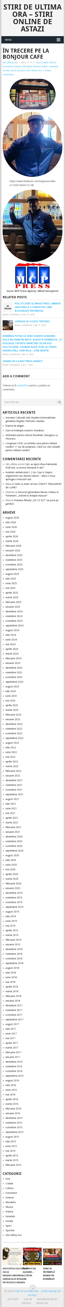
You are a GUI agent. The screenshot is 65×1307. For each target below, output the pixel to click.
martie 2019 (12, 935)
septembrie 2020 (14, 850)
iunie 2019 (11, 921)
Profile (26, 1303)
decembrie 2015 (14, 1118)
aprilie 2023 (12, 705)
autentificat (23, 385)
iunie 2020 (11, 864)
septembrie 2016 (14, 1075)
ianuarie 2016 (13, 1113)
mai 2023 (10, 700)
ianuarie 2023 (13, 719)
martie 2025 (12, 597)
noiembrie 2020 (14, 841)
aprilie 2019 (12, 930)
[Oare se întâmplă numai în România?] (52, 1256)
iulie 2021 (11, 803)
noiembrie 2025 (14, 559)
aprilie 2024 (12, 649)
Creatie (44, 62)
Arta (38, 62)
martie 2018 (12, 991)
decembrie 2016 (14, 1061)
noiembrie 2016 (14, 1066)
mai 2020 (10, 869)
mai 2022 (10, 756)
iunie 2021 (11, 808)
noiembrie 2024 (14, 616)
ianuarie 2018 (13, 1000)
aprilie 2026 (12, 536)
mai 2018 (10, 982)
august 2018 (12, 968)
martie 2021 (12, 822)
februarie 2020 (13, 883)
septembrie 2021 (14, 794)
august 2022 (12, 742)
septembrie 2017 (14, 1019)
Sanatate (54, 66)
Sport (13, 70)
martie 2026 (12, 541)
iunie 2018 (11, 977)
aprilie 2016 (12, 1099)
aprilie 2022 (12, 761)
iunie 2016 (11, 1089)
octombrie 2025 (14, 564)
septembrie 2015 (14, 1132)
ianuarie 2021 (13, 832)
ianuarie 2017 (13, 1057)
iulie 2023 (11, 691)
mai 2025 (10, 588)
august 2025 (12, 574)
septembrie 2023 (14, 681)
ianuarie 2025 (13, 606)
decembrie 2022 (14, 724)
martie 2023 (12, 710)
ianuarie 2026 (13, 550)
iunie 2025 (11, 583)
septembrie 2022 (14, 738)
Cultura (52, 62)
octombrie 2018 (14, 958)
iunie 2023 (11, 695)
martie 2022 (12, 766)
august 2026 (12, 517)
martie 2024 (12, 653)
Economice (8, 66)
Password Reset (47, 1299)
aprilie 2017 (12, 1043)
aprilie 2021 (12, 817)
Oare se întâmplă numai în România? (25, 430)
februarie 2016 (13, 1108)
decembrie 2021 (14, 780)
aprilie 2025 (12, 592)
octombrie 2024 (14, 620)
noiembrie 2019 (14, 897)
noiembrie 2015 (14, 1122)
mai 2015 (10, 1150)
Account (13, 1299)
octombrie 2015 (14, 1127)
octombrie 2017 (14, 1014)
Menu (8, 39)
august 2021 (12, 799)
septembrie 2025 (14, 569)
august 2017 (12, 1024)
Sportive (21, 70)
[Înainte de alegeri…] (32, 1256)
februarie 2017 (13, 1052)
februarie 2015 (13, 1165)
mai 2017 (10, 1038)
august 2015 (12, 1136)
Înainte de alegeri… (16, 425)
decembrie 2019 (14, 892)
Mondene (27, 66)
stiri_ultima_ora (10, 62)
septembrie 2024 (14, 625)
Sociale (6, 70)
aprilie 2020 (12, 874)
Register (42, 1303)
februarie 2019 (13, 939)
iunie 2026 (11, 527)
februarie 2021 (13, 827)
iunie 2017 (11, 1033)
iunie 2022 (11, 752)
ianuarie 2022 (13, 775)
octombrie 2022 (14, 733)
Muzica (36, 66)
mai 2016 (10, 1094)
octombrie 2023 (14, 677)
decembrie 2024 (14, 611)
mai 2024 (10, 644)
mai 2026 (10, 531)
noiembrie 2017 (14, 1010)
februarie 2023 (13, 714)
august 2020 (12, 855)
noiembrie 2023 (14, 672)
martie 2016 (12, 1104)
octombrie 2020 (14, 846)
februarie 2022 (13, 771)
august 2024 (12, 630)
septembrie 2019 (14, 907)
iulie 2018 (11, 972)
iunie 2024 (11, 639)
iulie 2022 (11, 747)
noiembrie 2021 (14, 785)
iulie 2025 (11, 578)
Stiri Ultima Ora (34, 70)
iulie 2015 (11, 1141)
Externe (18, 66)
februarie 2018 (13, 996)
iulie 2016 (11, 1085)
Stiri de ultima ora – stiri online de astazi (32, 18)
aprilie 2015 (12, 1155)
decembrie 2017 (14, 1005)
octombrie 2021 (14, 789)
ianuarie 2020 (13, 888)
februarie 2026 (13, 545)
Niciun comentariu (11, 314)
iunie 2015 (11, 1146)
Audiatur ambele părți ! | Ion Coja (24, 472)
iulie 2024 (11, 635)
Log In (28, 1299)
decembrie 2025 (14, 555)
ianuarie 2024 (13, 663)
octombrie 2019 (14, 902)
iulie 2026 (11, 522)
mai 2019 (10, 925)
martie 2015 (12, 1160)
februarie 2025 (13, 602)
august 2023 (12, 686)
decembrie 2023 (14, 667)
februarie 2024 (13, 658)
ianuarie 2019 (13, 944)
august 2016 (12, 1080)
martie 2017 (12, 1047)
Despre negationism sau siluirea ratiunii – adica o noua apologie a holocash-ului (30, 476)
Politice (45, 66)
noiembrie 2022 (14, 728)
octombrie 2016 (14, 1071)
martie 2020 (12, 878)
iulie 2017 (11, 1028)
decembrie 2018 (14, 949)
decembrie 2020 (14, 836)
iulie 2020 (11, 860)
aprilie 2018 (12, 986)
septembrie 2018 (14, 963)
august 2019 (12, 911)
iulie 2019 (11, 916)
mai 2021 (10, 813)
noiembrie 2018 (14, 953)
